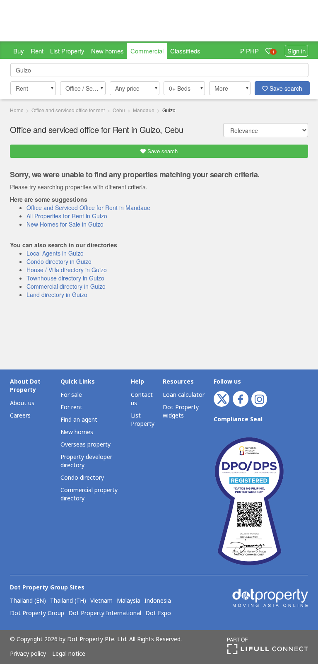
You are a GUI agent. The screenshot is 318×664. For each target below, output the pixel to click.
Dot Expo (158, 613)
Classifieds (185, 50)
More (221, 88)
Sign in (296, 50)
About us (22, 403)
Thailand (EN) (28, 601)
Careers (20, 415)
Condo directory (82, 477)
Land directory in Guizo (56, 294)
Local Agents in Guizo (55, 253)
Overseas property (85, 444)
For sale (71, 395)
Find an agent (78, 419)
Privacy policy (28, 654)
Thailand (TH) (68, 601)
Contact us (142, 399)
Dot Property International (104, 613)
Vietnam (101, 601)
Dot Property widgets (181, 411)
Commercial (147, 50)
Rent (37, 50)
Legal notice (68, 654)
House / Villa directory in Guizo (66, 270)
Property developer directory (86, 461)
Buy (18, 50)
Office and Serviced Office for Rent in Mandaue (88, 207)
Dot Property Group (37, 613)
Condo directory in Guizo (59, 261)
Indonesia (158, 601)
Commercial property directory (89, 494)
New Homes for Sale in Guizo (65, 224)
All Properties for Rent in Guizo (66, 216)
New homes (107, 50)
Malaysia (128, 601)
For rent (71, 407)
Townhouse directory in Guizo (65, 278)
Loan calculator (184, 395)
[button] (33, 88)
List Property (67, 50)
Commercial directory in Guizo (66, 286)
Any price (127, 88)
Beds (179, 88)
